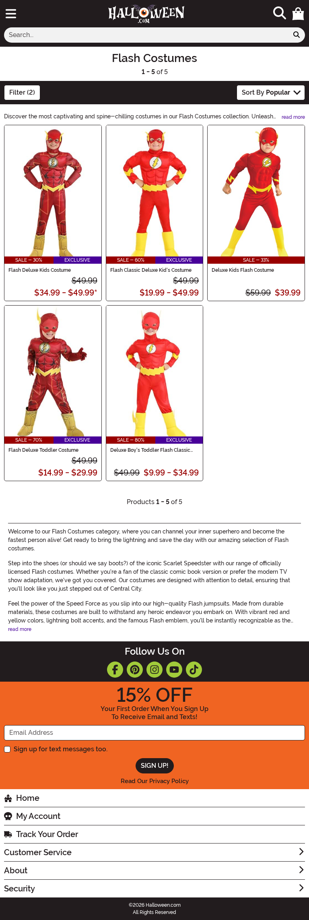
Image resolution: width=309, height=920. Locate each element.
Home (27, 798)
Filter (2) (22, 92)
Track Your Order (47, 834)
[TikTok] (194, 670)
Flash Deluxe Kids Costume (39, 270)
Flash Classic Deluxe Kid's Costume (151, 270)
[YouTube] (174, 670)
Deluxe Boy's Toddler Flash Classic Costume (150, 450)
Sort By (266, 92)
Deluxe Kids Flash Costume (243, 270)
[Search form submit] (296, 35)
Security (19, 888)
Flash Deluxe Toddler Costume (43, 450)
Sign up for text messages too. (60, 749)
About (15, 870)
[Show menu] (11, 13)
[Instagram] (154, 670)
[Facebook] (115, 670)
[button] (298, 13)
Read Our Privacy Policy (155, 781)
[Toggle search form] (279, 13)
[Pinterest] (135, 670)
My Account (38, 816)
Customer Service (38, 852)
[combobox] (146, 35)
